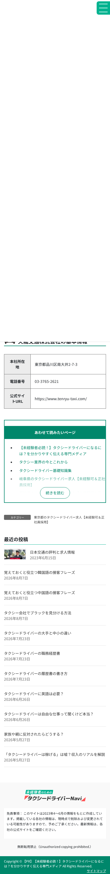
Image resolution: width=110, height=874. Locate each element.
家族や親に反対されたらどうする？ (34, 734)
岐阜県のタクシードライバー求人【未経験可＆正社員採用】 (62, 481)
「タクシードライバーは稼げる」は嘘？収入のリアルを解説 (54, 754)
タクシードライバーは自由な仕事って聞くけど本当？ (49, 713)
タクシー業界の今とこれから (43, 462)
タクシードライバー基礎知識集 (45, 470)
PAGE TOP (102, 843)
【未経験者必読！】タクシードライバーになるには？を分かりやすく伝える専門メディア (60, 450)
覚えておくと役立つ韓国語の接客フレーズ (39, 572)
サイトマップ (96, 870)
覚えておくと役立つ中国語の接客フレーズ (39, 592)
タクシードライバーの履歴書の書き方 (36, 673)
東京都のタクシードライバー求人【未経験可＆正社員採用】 (69, 519)
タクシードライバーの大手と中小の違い (37, 633)
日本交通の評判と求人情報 (52, 552)
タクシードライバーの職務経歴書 (32, 653)
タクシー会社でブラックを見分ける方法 (37, 612)
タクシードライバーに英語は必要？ (34, 693)
